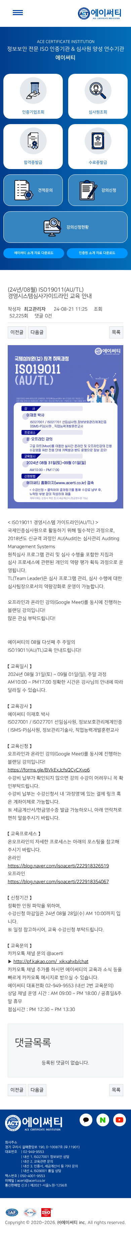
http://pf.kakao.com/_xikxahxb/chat (50, 961)
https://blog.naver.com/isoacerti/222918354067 (58, 881)
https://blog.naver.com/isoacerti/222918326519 (58, 865)
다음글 (37, 332)
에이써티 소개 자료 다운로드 (33, 253)
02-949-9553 (33, 1151)
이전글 (17, 332)
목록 (116, 332)
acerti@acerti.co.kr (31, 1180)
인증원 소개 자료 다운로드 (97, 253)
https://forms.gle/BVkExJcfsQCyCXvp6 (49, 769)
